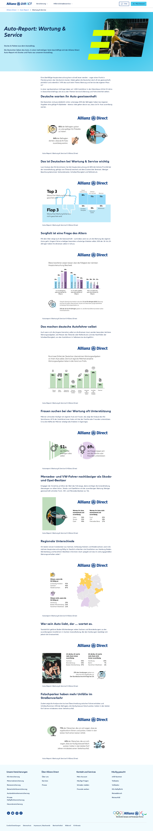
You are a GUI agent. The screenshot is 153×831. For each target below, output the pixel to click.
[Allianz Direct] (19, 3)
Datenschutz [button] (27, 825)
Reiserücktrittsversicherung (17, 789)
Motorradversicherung (15, 781)
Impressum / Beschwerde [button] (42, 825)
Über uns (45, 777)
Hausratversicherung (15, 804)
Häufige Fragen (83, 781)
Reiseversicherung (14, 785)
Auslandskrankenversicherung (18, 793)
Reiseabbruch (117, 793)
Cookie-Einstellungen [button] (14, 825)
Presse (44, 785)
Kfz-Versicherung (13, 777)
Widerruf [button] (68, 825)
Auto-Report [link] (24, 10)
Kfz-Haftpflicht (117, 789)
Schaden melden (83, 785)
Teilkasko (115, 781)
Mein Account (82, 777)
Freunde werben (83, 789)
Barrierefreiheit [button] (58, 825)
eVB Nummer (117, 777)
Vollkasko (115, 785)
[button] (42, 3)
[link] (138, 4)
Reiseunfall (116, 797)
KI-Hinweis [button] (76, 825)
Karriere (45, 781)
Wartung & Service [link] (39, 10)
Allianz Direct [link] (11, 10)
